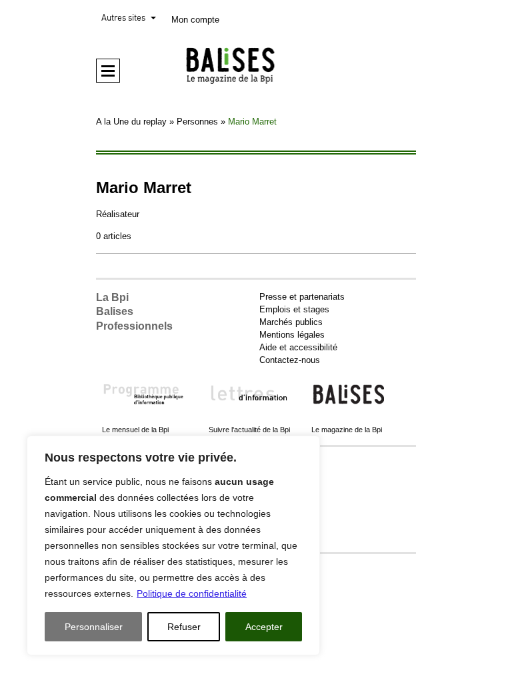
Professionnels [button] (134, 326)
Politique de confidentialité (192, 593)
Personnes (197, 122)
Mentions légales (292, 335)
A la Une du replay (131, 122)
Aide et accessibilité (298, 347)
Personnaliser (94, 626)
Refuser (184, 626)
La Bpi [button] (112, 297)
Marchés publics (291, 322)
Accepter (264, 626)
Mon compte (195, 20)
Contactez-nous (289, 360)
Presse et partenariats (302, 297)
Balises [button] (114, 311)
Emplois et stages (294, 309)
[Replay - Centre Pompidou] (256, 65)
